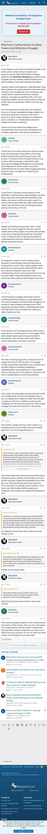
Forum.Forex (5, 800)
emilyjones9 (10, 662)
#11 (44, 445)
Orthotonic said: (8, 512)
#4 (45, 222)
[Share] (41, 65)
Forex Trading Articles (22, 716)
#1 (45, 65)
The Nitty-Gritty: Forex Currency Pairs (9, 812)
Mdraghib (6, 51)
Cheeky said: (7, 449)
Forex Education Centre (9, 808)
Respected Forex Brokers (24, 687)
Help (37, 767)
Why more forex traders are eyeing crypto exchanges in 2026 (23, 712)
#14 (44, 584)
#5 (45, 256)
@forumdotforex (17, 790)
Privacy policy (29, 767)
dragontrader (10, 687)
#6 (45, 293)
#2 (45, 147)
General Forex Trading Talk (33, 808)
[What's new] (39, 2)
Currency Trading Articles (32, 805)
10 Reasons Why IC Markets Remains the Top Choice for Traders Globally (26, 683)
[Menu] (3, 2)
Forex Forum (34, 790)
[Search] (44, 2)
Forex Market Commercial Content (27, 662)
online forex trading (30, 74)
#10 (44, 421)
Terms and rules (17, 767)
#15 (44, 618)
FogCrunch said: (8, 589)
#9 (45, 389)
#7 (45, 327)
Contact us (5, 767)
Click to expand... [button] (24, 469)
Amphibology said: (9, 553)
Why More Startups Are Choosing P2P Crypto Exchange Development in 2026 (25, 658)
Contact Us (23, 32)
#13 (44, 549)
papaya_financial (11, 675)
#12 (44, 508)
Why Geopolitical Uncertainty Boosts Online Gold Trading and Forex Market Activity (24, 697)
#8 (45, 356)
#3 (45, 189)
